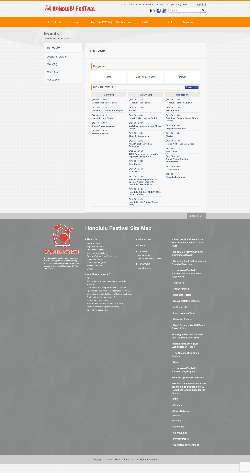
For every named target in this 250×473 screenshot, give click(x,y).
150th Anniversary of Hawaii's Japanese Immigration (143, 155)
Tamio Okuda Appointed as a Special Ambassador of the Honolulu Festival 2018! (143, 182)
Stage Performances (139, 136)
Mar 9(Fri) (52, 64)
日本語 (202, 4)
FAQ (145, 22)
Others (90, 278)
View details (192, 87)
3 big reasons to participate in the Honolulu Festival (106, 283)
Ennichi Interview (94, 265)
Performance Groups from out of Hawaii (105, 303)
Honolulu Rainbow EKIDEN (179, 103)
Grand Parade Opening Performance (177, 160)
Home (46, 38)
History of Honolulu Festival (150, 259)
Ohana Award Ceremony (104, 126)
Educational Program (96, 262)
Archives (142, 251)
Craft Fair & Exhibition (97, 253)
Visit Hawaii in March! (98, 274)
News (75, 22)
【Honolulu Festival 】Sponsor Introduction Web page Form (186, 273)
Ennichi (90, 269)
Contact (166, 22)
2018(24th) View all (57, 56)
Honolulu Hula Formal (103, 118)
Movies (132, 110)
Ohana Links (180, 433)
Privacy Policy (181, 439)
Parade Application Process (188, 377)
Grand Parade (172, 169)
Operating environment (186, 445)
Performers (124, 22)
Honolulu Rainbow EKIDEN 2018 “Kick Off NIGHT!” (145, 193)
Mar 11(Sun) (53, 79)
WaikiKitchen (172, 110)
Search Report (144, 255)
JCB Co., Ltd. (180, 307)
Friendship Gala (100, 133)
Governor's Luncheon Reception (108, 110)
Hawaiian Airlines (182, 319)
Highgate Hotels (182, 295)
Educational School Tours (105, 103)
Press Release (181, 411)
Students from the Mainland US (101, 297)
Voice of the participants (98, 310)
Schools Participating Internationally (103, 307)
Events (54, 38)
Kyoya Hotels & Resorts (186, 301)
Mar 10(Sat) (53, 72)
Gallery (176, 415)
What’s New (144, 239)
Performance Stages (96, 250)
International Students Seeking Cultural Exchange (109, 294)
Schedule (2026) (100, 22)
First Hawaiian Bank (184, 313)
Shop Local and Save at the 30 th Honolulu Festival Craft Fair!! (187, 242)
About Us (54, 22)
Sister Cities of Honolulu (98, 300)
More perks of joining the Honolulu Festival (106, 287)
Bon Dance (134, 164)
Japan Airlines (181, 289)
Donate (187, 22)
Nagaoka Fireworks (175, 177)
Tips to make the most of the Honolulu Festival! (108, 291)
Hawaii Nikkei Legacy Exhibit (143, 118)
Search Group (144, 268)
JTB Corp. (178, 283)
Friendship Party (94, 259)
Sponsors (178, 426)
